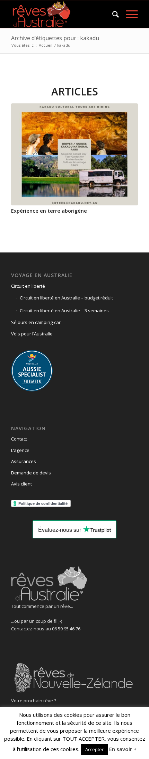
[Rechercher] (112, 14)
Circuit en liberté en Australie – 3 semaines (64, 310)
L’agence (20, 450)
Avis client (21, 484)
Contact (19, 439)
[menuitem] (112, 14)
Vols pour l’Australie (32, 334)
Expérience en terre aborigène (49, 210)
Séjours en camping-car (36, 322)
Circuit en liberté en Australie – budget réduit (66, 298)
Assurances (23, 461)
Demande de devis (31, 473)
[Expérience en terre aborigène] (74, 154)
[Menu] (128, 14)
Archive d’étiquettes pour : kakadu (55, 38)
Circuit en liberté (28, 286)
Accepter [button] (94, 749)
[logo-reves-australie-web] (61, 14)
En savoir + (123, 749)
